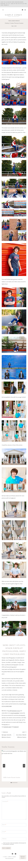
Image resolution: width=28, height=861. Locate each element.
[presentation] (14, 762)
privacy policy (23, 857)
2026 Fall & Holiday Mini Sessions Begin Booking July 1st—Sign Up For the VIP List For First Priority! (14, 3)
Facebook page (7, 727)
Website (4, 838)
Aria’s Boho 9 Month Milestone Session (21, 735)
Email (4, 831)
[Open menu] (3, 10)
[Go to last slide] (4, 765)
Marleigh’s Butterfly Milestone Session (6, 735)
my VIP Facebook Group (14, 710)
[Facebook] (22, 10)
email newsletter (15, 713)
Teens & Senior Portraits (14, 20)
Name (4, 824)
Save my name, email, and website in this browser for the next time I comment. (14, 843)
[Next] (24, 765)
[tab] (12, 782)
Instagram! (16, 727)
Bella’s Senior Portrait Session (11, 777)
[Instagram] (25, 10)
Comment (5, 801)
